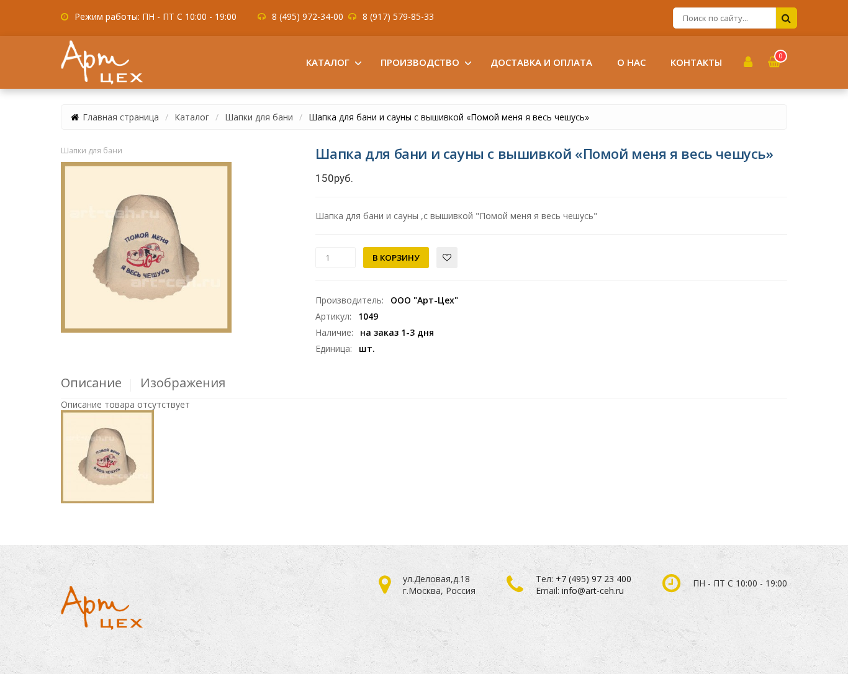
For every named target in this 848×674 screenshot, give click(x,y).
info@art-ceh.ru (593, 590)
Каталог (191, 117)
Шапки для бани (259, 117)
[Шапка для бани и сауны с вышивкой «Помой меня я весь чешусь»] (146, 247)
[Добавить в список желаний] (447, 257)
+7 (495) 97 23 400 (593, 579)
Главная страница (121, 117)
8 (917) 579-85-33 (398, 16)
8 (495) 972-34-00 (307, 16)
